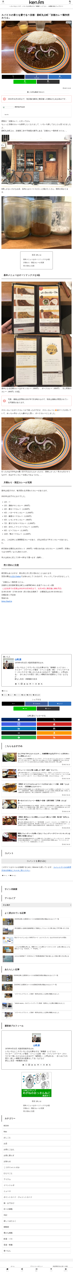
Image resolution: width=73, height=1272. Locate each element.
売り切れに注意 (28, 266)
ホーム (13, 1266)
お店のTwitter (15, 576)
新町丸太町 (37, 695)
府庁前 (30, 695)
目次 (33, 255)
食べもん (5, 691)
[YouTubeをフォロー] (24, 684)
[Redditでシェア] (45, 784)
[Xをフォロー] (19, 684)
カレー (11, 695)
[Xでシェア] (12, 779)
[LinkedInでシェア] (45, 789)
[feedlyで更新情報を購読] (39, 684)
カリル (5, 695)
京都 (24, 695)
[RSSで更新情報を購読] (42, 684)
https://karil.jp (6, 601)
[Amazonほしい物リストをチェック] (36, 684)
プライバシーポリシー (36, 1266)
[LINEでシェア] (12, 789)
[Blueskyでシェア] (45, 779)
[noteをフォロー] (30, 684)
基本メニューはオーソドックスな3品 (36, 259)
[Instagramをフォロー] (21, 684)
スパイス (18, 695)
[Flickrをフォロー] (33, 684)
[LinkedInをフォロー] (27, 684)
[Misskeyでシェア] (61, 779)
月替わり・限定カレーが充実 (33, 262)
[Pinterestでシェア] (28, 789)
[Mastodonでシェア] (28, 779)
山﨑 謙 (18, 659)
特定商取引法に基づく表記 (60, 1266)
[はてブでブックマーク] (61, 784)
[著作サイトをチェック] (16, 684)
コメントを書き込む (36, 861)
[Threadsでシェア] (28, 784)
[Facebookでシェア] (12, 784)
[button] (48, 82)
